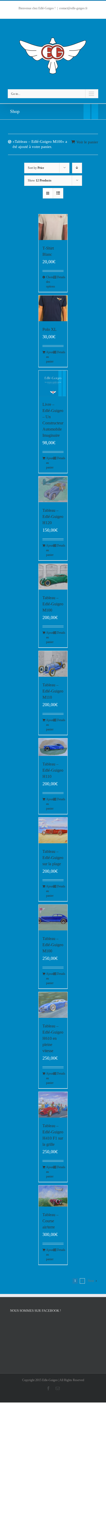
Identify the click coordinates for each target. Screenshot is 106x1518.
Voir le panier (87, 142)
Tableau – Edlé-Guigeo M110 (52, 691)
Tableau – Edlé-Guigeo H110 (52, 770)
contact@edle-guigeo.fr (73, 8)
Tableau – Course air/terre (50, 1220)
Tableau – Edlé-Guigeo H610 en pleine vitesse (52, 1038)
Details (60, 277)
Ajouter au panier (49, 356)
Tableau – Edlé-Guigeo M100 (52, 604)
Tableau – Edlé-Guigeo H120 (52, 516)
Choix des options (49, 281)
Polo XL (49, 329)
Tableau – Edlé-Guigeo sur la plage (52, 857)
